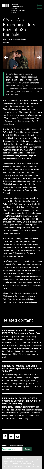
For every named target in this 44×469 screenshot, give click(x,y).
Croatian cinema (19, 39)
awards (6, 42)
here (5, 288)
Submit (27, 449)
